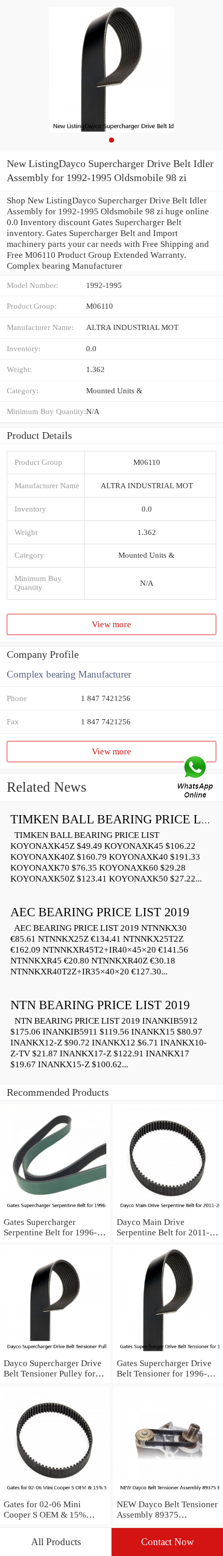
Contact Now (167, 1541)
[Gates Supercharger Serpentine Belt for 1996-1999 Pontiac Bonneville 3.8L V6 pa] (55, 1211)
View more (111, 624)
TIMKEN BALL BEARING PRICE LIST (115, 819)
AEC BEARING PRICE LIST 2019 (99, 912)
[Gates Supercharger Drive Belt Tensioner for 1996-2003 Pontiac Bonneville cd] (168, 1352)
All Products (56, 1541)
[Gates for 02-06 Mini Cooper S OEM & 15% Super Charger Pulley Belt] (55, 1493)
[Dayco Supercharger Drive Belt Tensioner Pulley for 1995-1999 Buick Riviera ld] (55, 1352)
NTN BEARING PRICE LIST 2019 (100, 1005)
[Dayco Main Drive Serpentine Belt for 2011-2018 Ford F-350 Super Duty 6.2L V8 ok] (168, 1211)
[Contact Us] (196, 778)
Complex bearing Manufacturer (69, 674)
